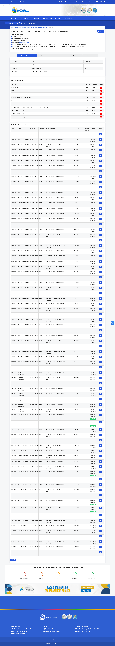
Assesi (51, 643)
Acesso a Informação (20, 27)
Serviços (45, 18)
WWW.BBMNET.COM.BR (25, 42)
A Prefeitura (18, 18)
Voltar (13, 559)
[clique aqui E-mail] (53, 639)
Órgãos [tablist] (61, 55)
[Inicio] (11, 18)
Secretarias (36, 18)
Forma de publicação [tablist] (28, 55)
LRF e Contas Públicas (56, 18)
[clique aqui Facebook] (57, 639)
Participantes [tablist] (75, 55)
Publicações (68, 18)
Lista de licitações (42, 27)
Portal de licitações (32, 27)
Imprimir (101, 31)
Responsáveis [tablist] (46, 55)
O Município (27, 18)
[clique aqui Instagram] (61, 639)
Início (12, 27)
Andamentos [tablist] (90, 55)
